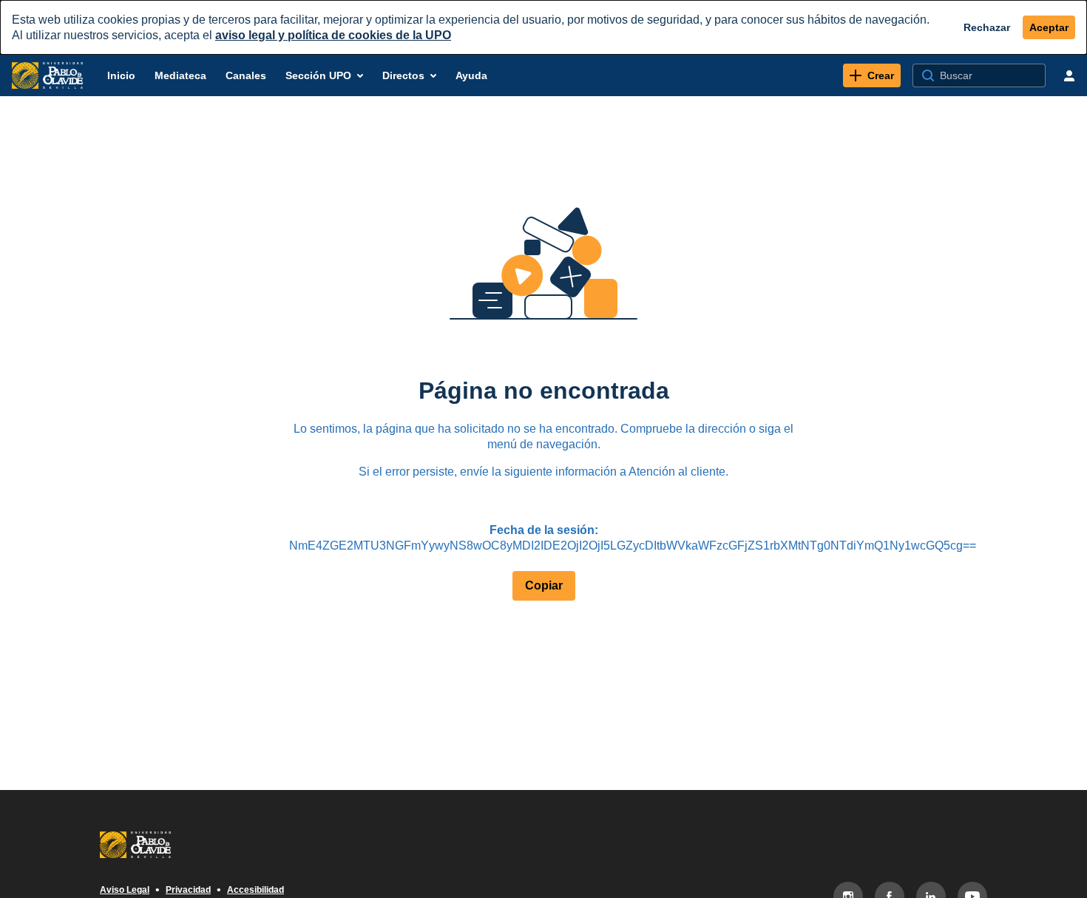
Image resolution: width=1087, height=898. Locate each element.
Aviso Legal (124, 890)
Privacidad (188, 890)
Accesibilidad (255, 890)
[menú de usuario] (1069, 75)
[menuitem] (121, 75)
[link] (872, 75)
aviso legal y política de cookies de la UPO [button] (333, 35)
